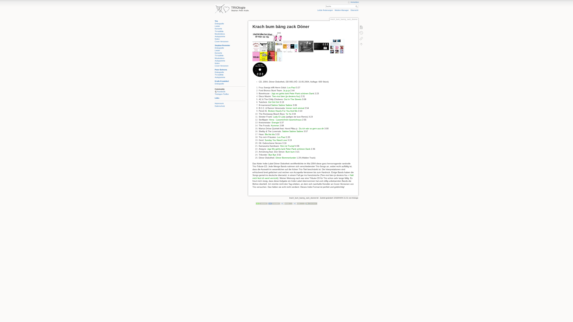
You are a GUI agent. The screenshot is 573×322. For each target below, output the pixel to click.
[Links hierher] (361, 38)
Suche (356, 6)
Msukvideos (219, 58)
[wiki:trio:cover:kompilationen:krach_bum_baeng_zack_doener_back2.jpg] (305, 46)
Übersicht (354, 10)
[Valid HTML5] (286, 203)
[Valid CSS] (299, 203)
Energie (275, 122)
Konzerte (218, 29)
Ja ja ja (286, 90)
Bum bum (290, 152)
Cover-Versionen (221, 42)
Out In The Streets (292, 99)
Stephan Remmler (222, 45)
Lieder (217, 26)
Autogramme (220, 36)
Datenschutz (220, 106)
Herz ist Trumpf (287, 146)
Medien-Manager (342, 10)
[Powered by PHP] (274, 203)
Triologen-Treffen (222, 94)
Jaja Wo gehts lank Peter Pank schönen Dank (288, 149)
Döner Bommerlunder (286, 158)
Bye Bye (272, 155)
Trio (216, 21)
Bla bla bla (270, 134)
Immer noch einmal (295, 108)
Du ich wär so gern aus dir (311, 128)
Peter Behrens (221, 70)
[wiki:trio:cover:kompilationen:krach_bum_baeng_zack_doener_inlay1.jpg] (321, 46)
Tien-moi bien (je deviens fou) (286, 96)
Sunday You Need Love (276, 140)
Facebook (221, 92)
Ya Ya (288, 114)
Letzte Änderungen (325, 10)
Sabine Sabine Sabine (281, 105)
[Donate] (262, 203)
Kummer (275, 125)
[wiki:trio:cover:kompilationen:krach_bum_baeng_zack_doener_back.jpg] (290, 46)
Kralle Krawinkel (222, 81)
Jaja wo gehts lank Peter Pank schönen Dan (292, 93)
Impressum (219, 103)
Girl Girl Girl (273, 102)
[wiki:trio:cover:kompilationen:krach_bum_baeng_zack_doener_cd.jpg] (259, 69)
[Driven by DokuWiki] (311, 203)
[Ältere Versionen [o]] (361, 33)
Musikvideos (220, 34)
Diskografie (219, 24)
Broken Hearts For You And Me (283, 111)
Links (217, 98)
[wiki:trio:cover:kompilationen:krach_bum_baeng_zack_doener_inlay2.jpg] (336, 46)
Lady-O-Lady (279, 117)
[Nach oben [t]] (361, 44)
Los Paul (291, 87)
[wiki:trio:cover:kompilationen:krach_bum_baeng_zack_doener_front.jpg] (267, 46)
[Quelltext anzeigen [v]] (361, 27)
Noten (217, 39)
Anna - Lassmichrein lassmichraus (285, 120)
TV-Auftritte (219, 31)
